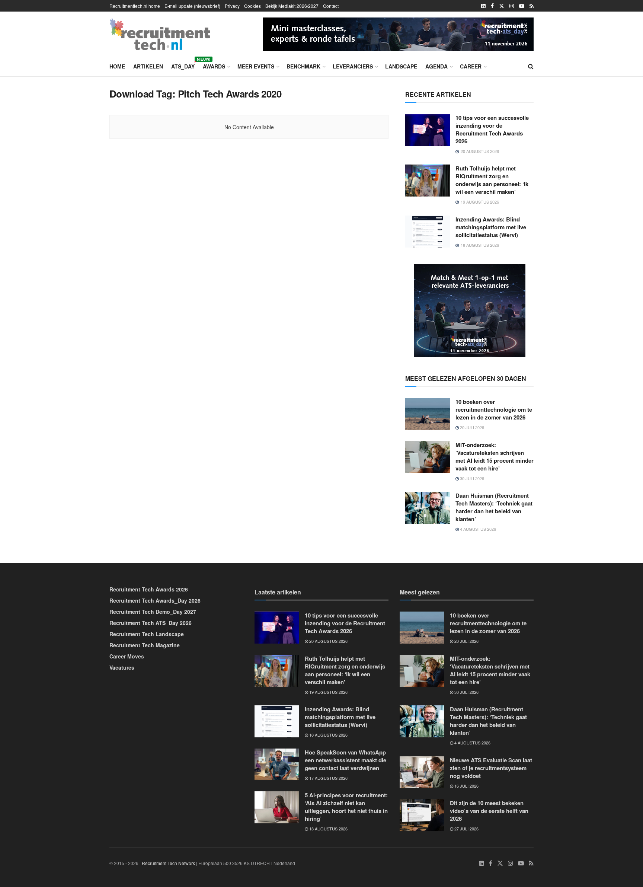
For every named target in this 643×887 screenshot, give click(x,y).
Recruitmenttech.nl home (134, 6)
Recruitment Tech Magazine (144, 645)
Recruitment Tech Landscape (146, 634)
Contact (331, 6)
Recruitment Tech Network (168, 863)
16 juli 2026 (466, 786)
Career (471, 66)
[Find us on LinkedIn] (483, 6)
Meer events (255, 66)
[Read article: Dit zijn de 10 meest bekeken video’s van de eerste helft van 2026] (422, 815)
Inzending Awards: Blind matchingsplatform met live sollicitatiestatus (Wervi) (490, 227)
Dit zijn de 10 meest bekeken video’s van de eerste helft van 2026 (489, 811)
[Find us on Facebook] (492, 6)
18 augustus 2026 (328, 735)
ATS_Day (183, 65)
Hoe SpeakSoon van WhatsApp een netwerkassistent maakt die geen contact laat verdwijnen (345, 760)
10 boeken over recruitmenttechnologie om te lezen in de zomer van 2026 (493, 409)
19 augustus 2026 (328, 692)
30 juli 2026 (471, 478)
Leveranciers (353, 66)
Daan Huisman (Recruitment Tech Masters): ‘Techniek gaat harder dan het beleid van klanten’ (493, 507)
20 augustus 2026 (328, 641)
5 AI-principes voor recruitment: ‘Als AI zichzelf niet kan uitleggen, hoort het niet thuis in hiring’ (346, 807)
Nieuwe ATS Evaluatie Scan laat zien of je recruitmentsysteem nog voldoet (491, 768)
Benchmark (303, 66)
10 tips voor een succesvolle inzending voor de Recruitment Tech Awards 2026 (492, 129)
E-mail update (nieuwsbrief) (192, 6)
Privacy (232, 6)
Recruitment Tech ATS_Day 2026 (150, 622)
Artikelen (148, 66)
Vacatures (121, 667)
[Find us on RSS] (532, 6)
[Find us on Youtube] (521, 6)
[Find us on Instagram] (511, 6)
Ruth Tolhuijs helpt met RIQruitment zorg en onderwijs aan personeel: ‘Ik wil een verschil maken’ (491, 180)
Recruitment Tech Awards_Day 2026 (155, 600)
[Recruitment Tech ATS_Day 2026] (398, 33)
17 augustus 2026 (328, 778)
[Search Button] (531, 66)
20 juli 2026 (471, 427)
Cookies (252, 6)
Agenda (436, 66)
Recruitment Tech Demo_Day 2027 (152, 611)
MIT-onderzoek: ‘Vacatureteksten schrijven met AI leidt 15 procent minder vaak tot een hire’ (494, 456)
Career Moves (126, 656)
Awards (214, 66)
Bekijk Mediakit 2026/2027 (292, 6)
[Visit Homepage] (160, 34)
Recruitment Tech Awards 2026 (148, 589)
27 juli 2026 (466, 829)
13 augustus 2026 (328, 829)
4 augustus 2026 (477, 529)
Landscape (401, 66)
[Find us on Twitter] (501, 6)
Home (117, 66)
